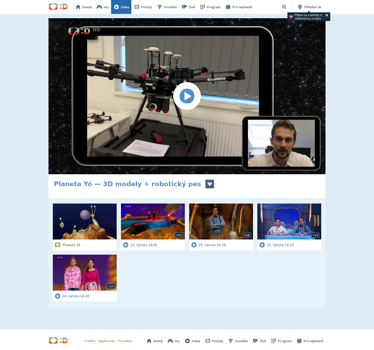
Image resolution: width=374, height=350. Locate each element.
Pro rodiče (125, 341)
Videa (125, 7)
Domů (87, 7)
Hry (106, 7)
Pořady (146, 7)
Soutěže (170, 7)
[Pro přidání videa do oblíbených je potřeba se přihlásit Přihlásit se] (209, 184)
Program (214, 7)
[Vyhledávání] (284, 7)
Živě (192, 7)
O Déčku (90, 341)
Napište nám (107, 341)
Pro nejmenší (242, 7)
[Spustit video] (187, 96)
